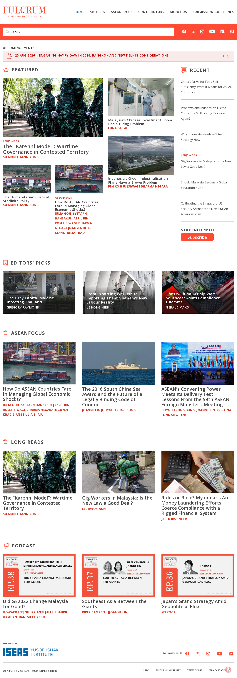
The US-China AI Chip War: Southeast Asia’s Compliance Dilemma (193, 298)
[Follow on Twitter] (193, 31)
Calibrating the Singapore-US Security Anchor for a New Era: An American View (204, 208)
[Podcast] (232, 31)
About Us (178, 12)
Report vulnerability (168, 670)
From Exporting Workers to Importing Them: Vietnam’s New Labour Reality (116, 298)
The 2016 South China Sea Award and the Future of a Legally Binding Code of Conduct (112, 397)
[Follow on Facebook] (184, 31)
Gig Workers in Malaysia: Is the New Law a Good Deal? (117, 500)
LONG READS (27, 442)
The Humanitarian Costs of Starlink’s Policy (26, 199)
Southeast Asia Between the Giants (114, 603)
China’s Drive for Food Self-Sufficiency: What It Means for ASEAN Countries (207, 87)
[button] (228, 670)
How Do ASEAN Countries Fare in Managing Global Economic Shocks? (77, 206)
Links (146, 670)
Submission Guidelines (213, 12)
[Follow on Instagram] (202, 31)
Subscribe (197, 237)
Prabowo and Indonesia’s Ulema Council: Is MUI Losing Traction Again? (203, 113)
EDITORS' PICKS (31, 263)
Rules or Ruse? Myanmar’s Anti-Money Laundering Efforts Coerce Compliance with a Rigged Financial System (197, 505)
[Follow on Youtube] (212, 31)
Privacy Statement (220, 670)
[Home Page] (24, 11)
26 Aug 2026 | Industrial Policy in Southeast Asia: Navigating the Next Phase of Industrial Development (112, 55)
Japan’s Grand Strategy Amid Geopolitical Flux (194, 603)
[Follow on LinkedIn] (222, 31)
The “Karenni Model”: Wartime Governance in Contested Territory (46, 149)
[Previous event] (223, 56)
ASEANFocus (122, 12)
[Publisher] (31, 651)
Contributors (151, 12)
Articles (97, 12)
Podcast (24, 545)
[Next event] (228, 56)
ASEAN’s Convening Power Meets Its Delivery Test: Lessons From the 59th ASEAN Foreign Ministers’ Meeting (195, 397)
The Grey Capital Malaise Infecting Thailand (30, 299)
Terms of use (194, 670)
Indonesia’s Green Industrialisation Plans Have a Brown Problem (138, 180)
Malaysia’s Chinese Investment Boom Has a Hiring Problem (140, 122)
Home (79, 12)
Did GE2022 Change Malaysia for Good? (35, 603)
